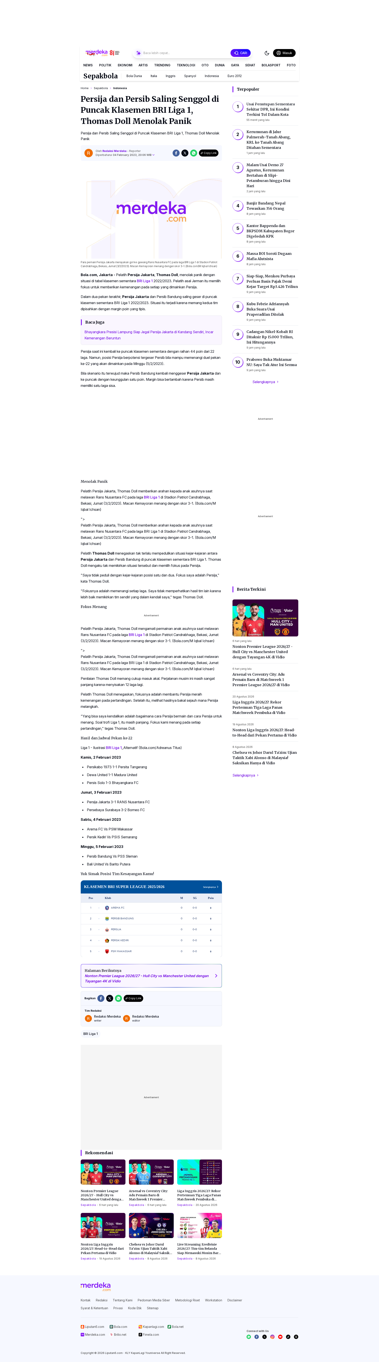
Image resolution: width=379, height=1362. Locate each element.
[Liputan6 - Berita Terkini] (96, 1286)
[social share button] (176, 153)
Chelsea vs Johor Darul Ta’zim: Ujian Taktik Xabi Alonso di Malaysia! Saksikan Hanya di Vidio (151, 1248)
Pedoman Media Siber (154, 1300)
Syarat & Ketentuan (94, 1308)
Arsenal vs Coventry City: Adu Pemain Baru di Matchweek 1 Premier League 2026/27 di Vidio (148, 1195)
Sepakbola (100, 76)
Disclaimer (234, 1300)
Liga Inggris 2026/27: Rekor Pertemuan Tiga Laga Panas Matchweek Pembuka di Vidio (199, 1195)
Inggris (170, 76)
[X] (264, 1337)
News (88, 65)
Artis (143, 65)
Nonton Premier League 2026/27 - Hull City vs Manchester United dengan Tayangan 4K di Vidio (102, 1195)
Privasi (118, 1308)
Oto (205, 65)
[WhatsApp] (249, 1337)
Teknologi (186, 65)
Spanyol (190, 76)
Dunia (220, 65)
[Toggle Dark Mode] (267, 53)
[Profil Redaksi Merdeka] (88, 153)
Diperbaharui (124, 155)
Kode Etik (135, 1308)
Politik (105, 65)
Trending (162, 65)
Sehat (250, 65)
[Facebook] (256, 1337)
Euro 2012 (235, 76)
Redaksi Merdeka (114, 151)
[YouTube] (280, 1337)
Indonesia (212, 76)
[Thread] (296, 1337)
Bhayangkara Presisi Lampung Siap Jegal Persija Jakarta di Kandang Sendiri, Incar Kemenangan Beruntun (148, 335)
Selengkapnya (263, 382)
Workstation (213, 1300)
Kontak (86, 1300)
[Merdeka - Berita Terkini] (102, 53)
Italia (154, 76)
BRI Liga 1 (145, 281)
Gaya (235, 65)
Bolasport (271, 65)
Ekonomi (125, 65)
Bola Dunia (134, 76)
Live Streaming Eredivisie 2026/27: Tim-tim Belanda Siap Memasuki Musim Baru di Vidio (198, 1248)
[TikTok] (288, 1337)
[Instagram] (272, 1337)
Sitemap (153, 1308)
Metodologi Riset (187, 1300)
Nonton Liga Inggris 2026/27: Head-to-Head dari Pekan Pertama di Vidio (102, 1248)
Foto (291, 65)
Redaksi (101, 1300)
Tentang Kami (122, 1300)
